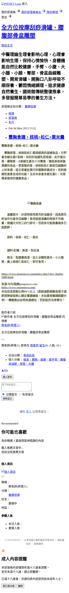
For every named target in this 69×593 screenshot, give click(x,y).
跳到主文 (7, 45)
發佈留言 (7, 398)
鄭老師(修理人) (10, 325)
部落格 (12, 117)
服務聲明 (38, 543)
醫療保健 (30, 106)
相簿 (11, 113)
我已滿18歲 (9, 586)
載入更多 (7, 377)
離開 (20, 586)
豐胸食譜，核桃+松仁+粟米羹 (36, 137)
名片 (11, 122)
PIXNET (17, 540)
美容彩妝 (29, 355)
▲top (4, 370)
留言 (42, 345)
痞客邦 (34, 345)
